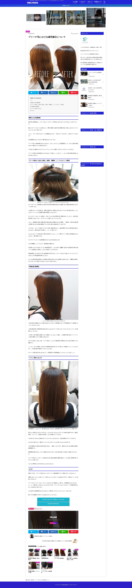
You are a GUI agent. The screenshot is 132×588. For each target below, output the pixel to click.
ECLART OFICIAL (53, 503)
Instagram (54, 523)
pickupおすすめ (39, 508)
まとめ (32, 110)
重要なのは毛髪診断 (35, 102)
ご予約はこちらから (66, 5)
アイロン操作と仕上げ (36, 108)
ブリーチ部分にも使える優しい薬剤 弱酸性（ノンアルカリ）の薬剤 (47, 104)
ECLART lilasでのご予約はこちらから (52, 499)
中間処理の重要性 (35, 106)
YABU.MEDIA (32, 2)
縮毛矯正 (27, 31)
